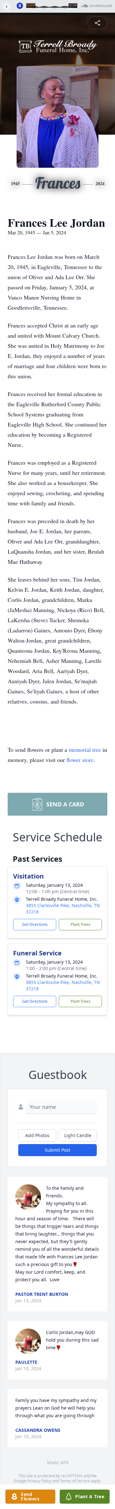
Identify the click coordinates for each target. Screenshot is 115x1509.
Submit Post (57, 1150)
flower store (79, 760)
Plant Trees (80, 924)
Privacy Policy (39, 1481)
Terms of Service (75, 1481)
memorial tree (85, 749)
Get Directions (35, 924)
